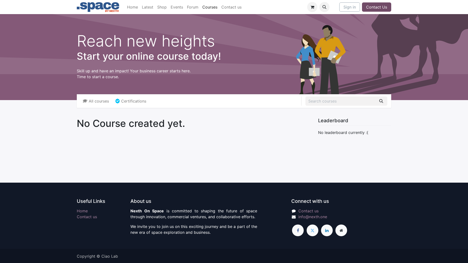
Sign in (349, 7)
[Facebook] (298, 230)
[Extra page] (341, 230)
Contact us (87, 216)
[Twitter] (312, 230)
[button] (324, 7)
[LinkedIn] (327, 230)
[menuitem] (132, 7)
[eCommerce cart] (312, 7)
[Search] (381, 101)
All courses (99, 101)
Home (82, 210)
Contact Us (376, 7)
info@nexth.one (312, 216)
